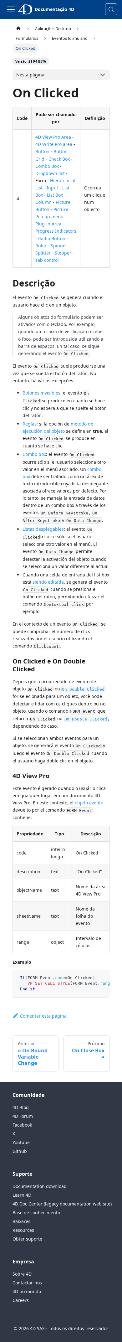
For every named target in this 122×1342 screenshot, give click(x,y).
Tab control (47, 260)
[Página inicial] (18, 29)
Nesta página (30, 75)
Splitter (43, 253)
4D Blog (21, 1107)
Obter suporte (27, 1239)
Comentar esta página (43, 1016)
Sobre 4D (22, 1274)
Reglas (30, 424)
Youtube (21, 1142)
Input (52, 188)
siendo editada (48, 582)
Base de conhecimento (36, 1213)
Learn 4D (22, 1195)
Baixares (21, 1221)
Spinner (59, 246)
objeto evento (89, 803)
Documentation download (40, 1186)
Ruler (41, 246)
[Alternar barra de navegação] (11, 9)
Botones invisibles (41, 393)
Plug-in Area (48, 224)
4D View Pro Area (53, 137)
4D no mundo (27, 1291)
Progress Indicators (55, 231)
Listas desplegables (43, 529)
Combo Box (47, 166)
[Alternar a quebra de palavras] (90, 978)
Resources (23, 1230)
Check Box (59, 159)
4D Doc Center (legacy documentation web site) (62, 1204)
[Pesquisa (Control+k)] (111, 9)
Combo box (34, 454)
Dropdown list (50, 173)
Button (42, 151)
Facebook (22, 1125)
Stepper (63, 253)
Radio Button (51, 238)
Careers (21, 1300)
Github (20, 1151)
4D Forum (23, 1116)
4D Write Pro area (53, 144)
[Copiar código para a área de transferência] (102, 978)
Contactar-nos (27, 1283)
